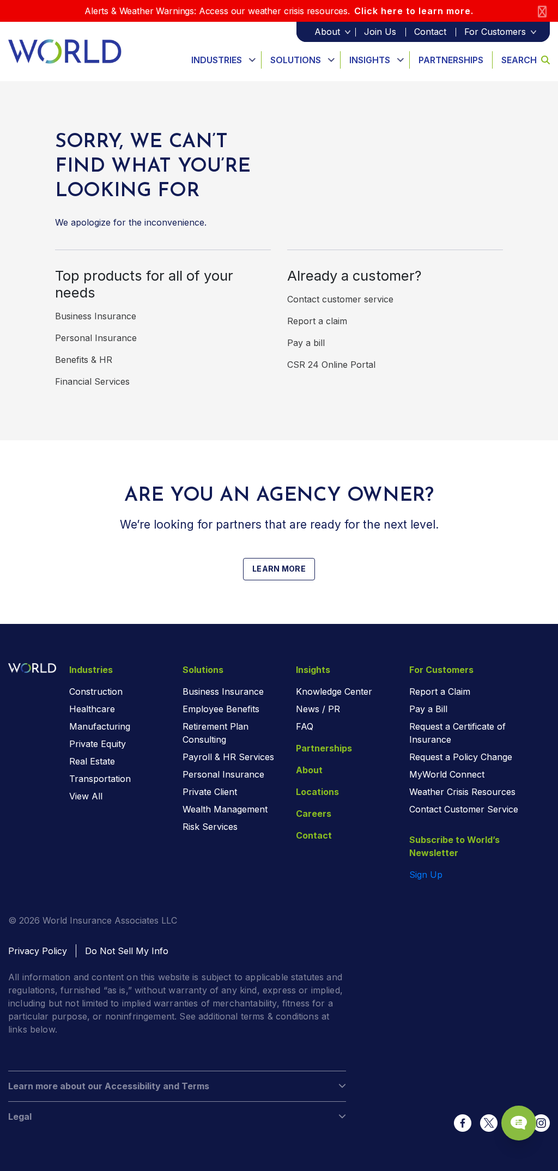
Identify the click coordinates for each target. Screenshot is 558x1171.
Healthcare (92, 708)
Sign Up (425, 874)
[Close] (542, 11)
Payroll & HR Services (228, 756)
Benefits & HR (83, 359)
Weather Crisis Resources (462, 791)
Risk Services (210, 826)
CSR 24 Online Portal (331, 364)
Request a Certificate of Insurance (457, 733)
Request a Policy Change (460, 756)
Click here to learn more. (414, 10)
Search (519, 59)
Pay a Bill (428, 708)
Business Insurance (95, 316)
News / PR (318, 708)
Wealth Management (225, 809)
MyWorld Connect (446, 774)
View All (85, 796)
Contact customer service (340, 299)
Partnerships (450, 59)
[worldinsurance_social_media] (462, 1123)
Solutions (295, 59)
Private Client (210, 791)
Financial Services (92, 381)
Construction (96, 691)
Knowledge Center (334, 691)
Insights (369, 59)
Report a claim (317, 320)
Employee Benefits (221, 708)
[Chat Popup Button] (518, 1123)
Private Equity (97, 743)
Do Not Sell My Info (126, 950)
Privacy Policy (37, 950)
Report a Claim (439, 691)
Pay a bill (306, 342)
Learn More (279, 568)
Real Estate (92, 761)
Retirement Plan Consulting (215, 733)
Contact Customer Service (463, 809)
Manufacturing (99, 726)
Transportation (100, 778)
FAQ (304, 726)
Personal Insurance (96, 337)
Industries (216, 59)
